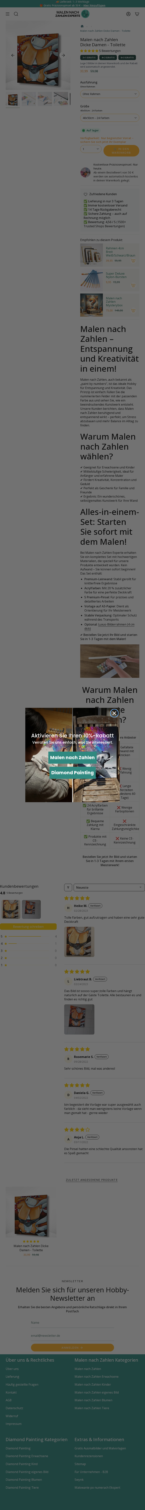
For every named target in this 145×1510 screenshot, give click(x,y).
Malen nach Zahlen (72, 757)
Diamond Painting (72, 773)
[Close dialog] (114, 713)
